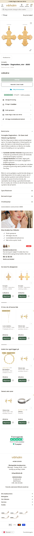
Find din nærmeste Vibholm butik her (17, 487)
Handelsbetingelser (28, 532)
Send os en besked (8, 259)
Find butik (22, 6)
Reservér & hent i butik (17, 84)
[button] (17, 105)
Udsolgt (17, 80)
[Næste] (31, 37)
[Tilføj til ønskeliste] (31, 23)
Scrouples (4, 62)
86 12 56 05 (7, 256)
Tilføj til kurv (6, 296)
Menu (2, 6)
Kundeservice (6, 57)
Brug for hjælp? (28, 15)
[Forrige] (2, 37)
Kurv (31, 5)
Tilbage (5, 15)
